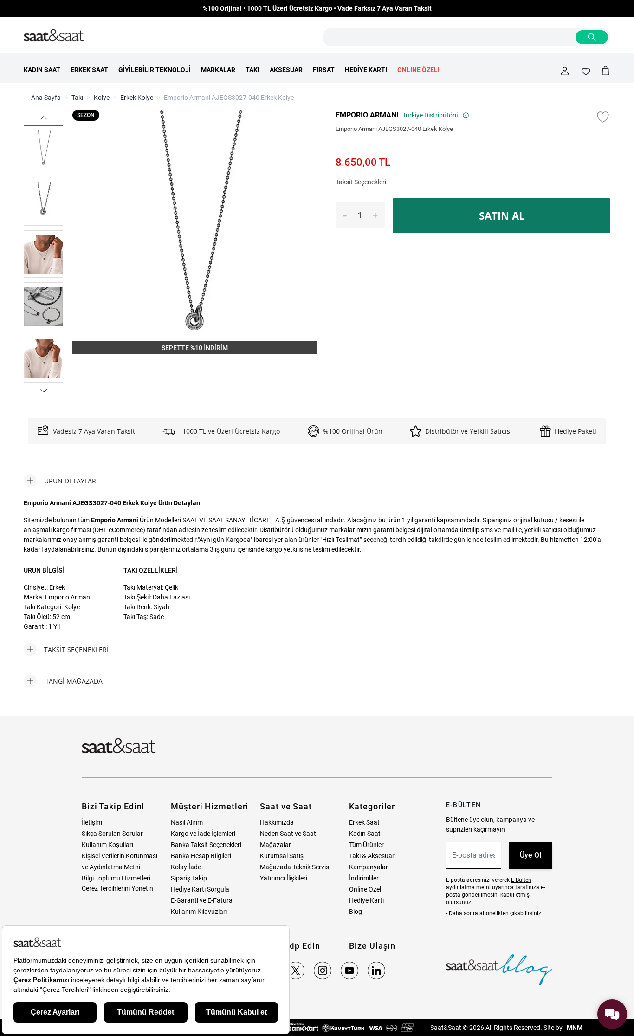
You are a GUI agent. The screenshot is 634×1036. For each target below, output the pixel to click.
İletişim (92, 822)
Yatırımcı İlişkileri (283, 878)
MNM (573, 1027)
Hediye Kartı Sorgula (200, 889)
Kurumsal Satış (282, 856)
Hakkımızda (277, 822)
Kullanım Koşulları (107, 844)
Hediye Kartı (366, 900)
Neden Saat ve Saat (288, 833)
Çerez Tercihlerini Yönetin (117, 888)
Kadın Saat (365, 833)
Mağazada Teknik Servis (294, 867)
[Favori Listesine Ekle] (602, 117)
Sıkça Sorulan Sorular (112, 833)
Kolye (102, 97)
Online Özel (365, 889)
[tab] (61, 480)
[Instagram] (322, 970)
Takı (77, 97)
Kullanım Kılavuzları (199, 911)
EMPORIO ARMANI (367, 115)
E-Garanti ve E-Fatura (202, 900)
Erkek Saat (364, 822)
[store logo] (54, 36)
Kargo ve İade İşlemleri (203, 833)
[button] (44, 118)
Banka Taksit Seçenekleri (206, 844)
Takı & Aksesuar (372, 856)
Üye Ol (530, 855)
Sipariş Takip (189, 878)
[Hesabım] (564, 71)
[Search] (592, 37)
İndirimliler (364, 878)
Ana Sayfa (46, 97)
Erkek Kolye (136, 97)
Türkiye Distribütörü (430, 115)
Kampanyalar (368, 867)
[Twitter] (295, 970)
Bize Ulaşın (372, 946)
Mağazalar (275, 844)
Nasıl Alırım (187, 822)
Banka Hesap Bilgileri (201, 856)
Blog (355, 911)
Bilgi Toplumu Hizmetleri (116, 878)
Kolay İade (186, 867)
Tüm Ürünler (366, 844)
